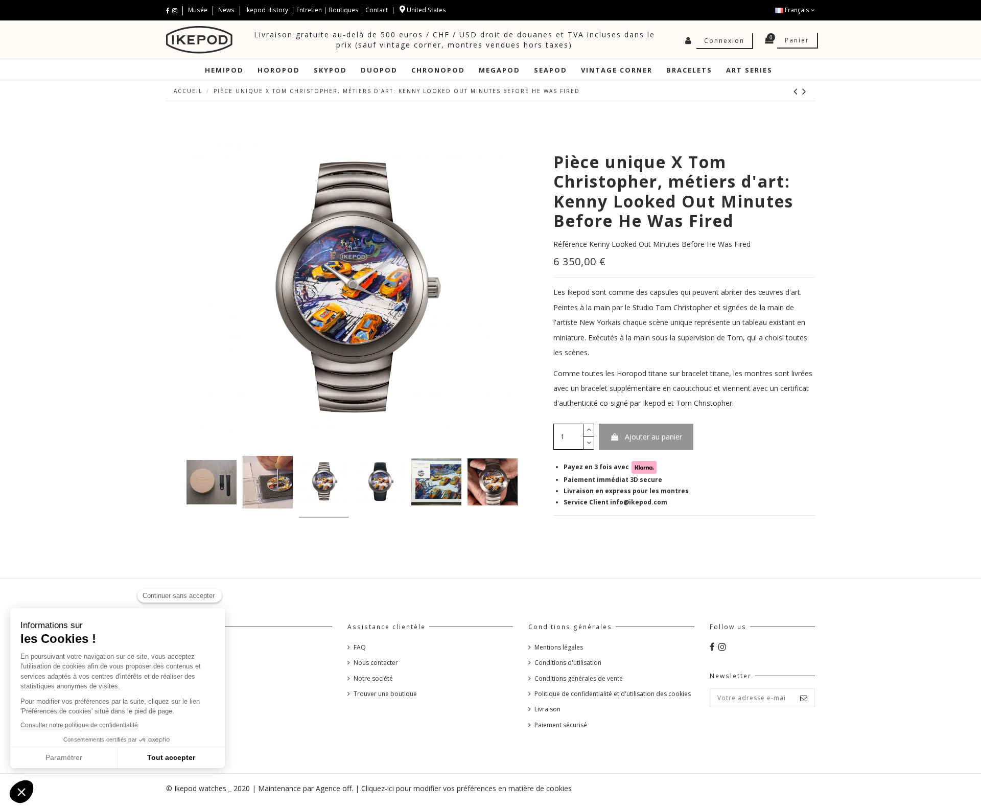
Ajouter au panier (653, 437)
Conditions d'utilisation (567, 662)
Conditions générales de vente (578, 678)
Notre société (373, 678)
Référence (570, 244)
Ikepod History (267, 10)
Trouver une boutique (385, 693)
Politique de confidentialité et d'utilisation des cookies (612, 693)
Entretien (309, 10)
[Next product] (804, 91)
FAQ (360, 647)
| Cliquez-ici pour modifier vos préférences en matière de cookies (463, 788)
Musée (198, 10)
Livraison (547, 709)
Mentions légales (558, 647)
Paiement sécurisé (560, 725)
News (226, 10)
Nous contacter (376, 662)
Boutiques (344, 10)
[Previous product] (797, 91)
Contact (376, 10)
